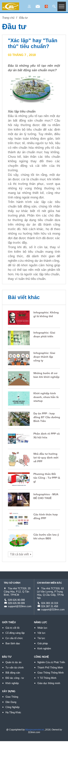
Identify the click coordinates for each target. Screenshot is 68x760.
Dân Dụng (10, 702)
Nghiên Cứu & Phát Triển (51, 662)
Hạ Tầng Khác (13, 712)
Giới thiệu (9, 622)
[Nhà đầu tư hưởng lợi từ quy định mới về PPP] (19, 463)
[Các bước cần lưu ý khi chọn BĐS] (19, 544)
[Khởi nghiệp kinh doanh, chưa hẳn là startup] (19, 402)
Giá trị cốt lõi (12, 627)
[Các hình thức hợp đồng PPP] (19, 524)
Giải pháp (42, 643)
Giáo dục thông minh (48, 683)
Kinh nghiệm (44, 648)
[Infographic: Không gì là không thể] (19, 322)
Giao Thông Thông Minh (50, 672)
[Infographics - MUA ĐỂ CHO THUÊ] (19, 503)
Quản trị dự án (13, 662)
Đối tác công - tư (14, 678)
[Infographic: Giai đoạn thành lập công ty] (19, 362)
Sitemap (29, 6)
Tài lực (41, 638)
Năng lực (40, 622)
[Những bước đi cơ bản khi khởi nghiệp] (19, 382)
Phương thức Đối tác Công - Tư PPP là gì (46, 477)
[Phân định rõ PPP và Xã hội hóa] (19, 443)
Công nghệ (41, 656)
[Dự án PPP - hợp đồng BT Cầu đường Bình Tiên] (19, 423)
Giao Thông (11, 696)
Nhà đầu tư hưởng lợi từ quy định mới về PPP (45, 457)
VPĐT (46, 6)
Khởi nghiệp (12, 683)
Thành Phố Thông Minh (50, 667)
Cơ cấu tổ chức (14, 638)
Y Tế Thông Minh (46, 678)
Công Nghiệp (12, 707)
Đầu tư (23, 17)
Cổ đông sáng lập (15, 632)
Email (38, 6)
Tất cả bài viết (19, 554)
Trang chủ (8, 17)
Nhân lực (42, 627)
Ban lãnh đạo (12, 643)
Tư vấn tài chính (14, 667)
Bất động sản (12, 672)
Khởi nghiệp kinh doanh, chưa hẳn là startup (46, 397)
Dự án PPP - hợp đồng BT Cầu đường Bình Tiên (46, 417)
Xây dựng (8, 691)
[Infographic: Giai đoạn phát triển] (19, 342)
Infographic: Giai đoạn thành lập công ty (44, 356)
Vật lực (41, 632)
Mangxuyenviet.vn (34, 729)
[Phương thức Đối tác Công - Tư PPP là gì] (19, 483)
